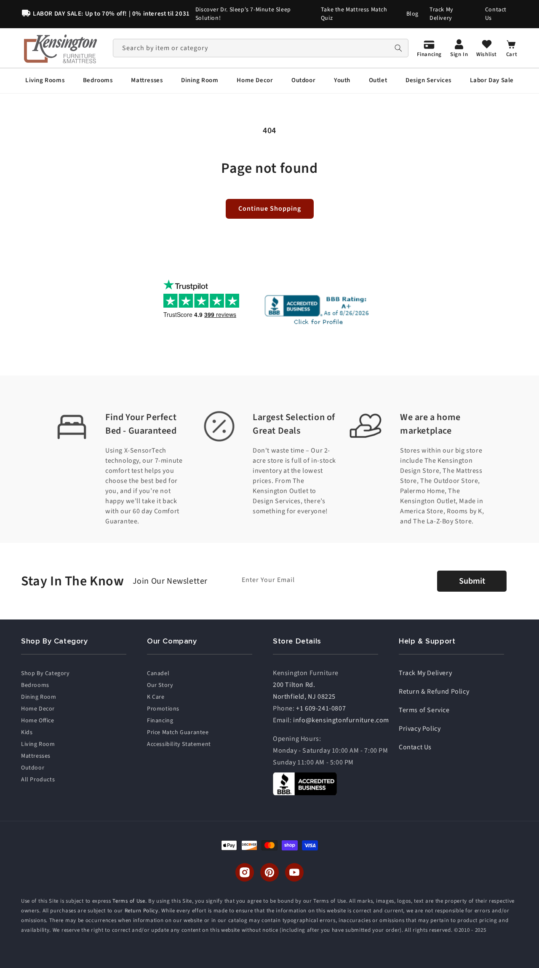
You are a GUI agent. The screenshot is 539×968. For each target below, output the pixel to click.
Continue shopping (269, 208)
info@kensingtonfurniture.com (341, 720)
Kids (26, 732)
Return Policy (141, 910)
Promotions (163, 709)
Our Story (160, 685)
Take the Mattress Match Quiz (354, 13)
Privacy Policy (419, 728)
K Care (156, 697)
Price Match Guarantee (178, 732)
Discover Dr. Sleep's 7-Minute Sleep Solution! (243, 13)
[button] (45, 80)
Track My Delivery (442, 13)
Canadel (158, 673)
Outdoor (32, 768)
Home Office (37, 720)
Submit (472, 581)
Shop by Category (45, 673)
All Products (38, 779)
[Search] (398, 48)
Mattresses (36, 756)
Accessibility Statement (179, 744)
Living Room (38, 744)
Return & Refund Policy (434, 691)
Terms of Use (128, 901)
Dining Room (38, 697)
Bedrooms (35, 685)
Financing (160, 720)
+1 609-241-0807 (321, 708)
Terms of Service (424, 710)
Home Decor (38, 709)
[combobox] (261, 48)
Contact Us (496, 13)
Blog (412, 14)
